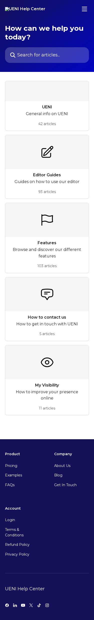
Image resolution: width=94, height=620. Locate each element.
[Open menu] (84, 9)
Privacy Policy (17, 554)
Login (10, 520)
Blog (58, 475)
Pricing (11, 465)
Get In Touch (65, 485)
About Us (62, 465)
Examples (13, 475)
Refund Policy (17, 544)
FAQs (10, 485)
